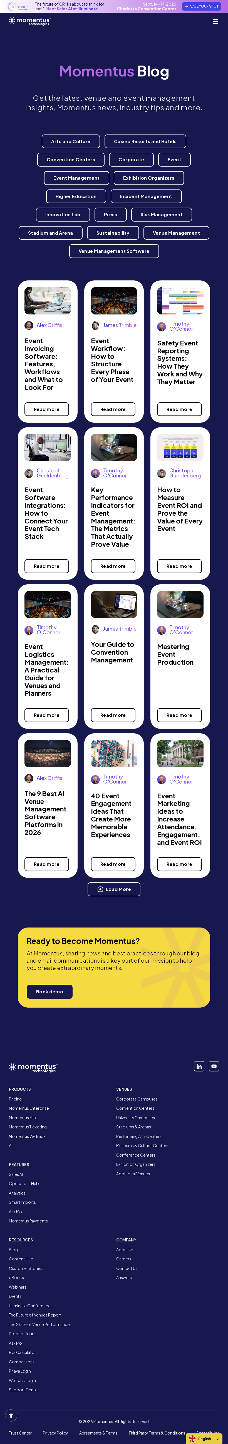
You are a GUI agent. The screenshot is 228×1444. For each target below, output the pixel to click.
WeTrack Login (22, 1380)
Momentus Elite (23, 1117)
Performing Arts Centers (139, 1136)
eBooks (16, 1277)
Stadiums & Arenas (133, 1127)
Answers (124, 1277)
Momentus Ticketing (28, 1127)
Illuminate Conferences (31, 1305)
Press (110, 214)
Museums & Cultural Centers (142, 1145)
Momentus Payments (28, 1221)
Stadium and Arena (50, 233)
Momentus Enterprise (29, 1108)
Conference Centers (135, 1155)
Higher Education (76, 196)
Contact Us (126, 1268)
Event (174, 159)
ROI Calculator (22, 1352)
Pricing (15, 1099)
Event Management (76, 178)
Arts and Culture (71, 141)
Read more (47, 409)
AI (10, 1145)
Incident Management (146, 196)
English (204, 1438)
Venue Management (176, 233)
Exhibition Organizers (149, 178)
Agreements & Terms (98, 1433)
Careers (123, 1258)
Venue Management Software (114, 251)
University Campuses (135, 1117)
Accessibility (207, 1433)
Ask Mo (15, 1211)
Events (15, 1296)
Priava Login (20, 1371)
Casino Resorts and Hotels (145, 141)
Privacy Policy (55, 1433)
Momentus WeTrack (27, 1136)
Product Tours (22, 1333)
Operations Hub (24, 1183)
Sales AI (16, 1174)
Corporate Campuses (137, 1099)
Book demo (49, 991)
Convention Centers (71, 159)
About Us (124, 1249)
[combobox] (204, 1438)
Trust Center (20, 1433)
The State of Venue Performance (39, 1324)
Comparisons (21, 1361)
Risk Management (162, 214)
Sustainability (113, 233)
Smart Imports (22, 1202)
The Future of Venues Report (35, 1315)
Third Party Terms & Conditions (156, 1433)
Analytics (17, 1193)
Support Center (24, 1389)
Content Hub (21, 1258)
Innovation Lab (63, 214)
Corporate (131, 159)
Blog (13, 1249)
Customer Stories (25, 1268)
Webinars (17, 1287)
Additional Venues (133, 1173)
